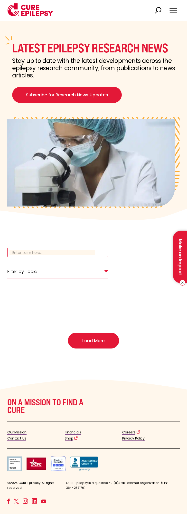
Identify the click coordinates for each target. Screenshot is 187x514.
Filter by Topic (22, 271)
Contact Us (16, 438)
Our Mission (17, 432)
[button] (30, 15)
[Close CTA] (181, 283)
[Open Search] (159, 10)
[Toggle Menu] (173, 8)
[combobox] (57, 273)
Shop (69, 438)
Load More (93, 341)
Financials (73, 432)
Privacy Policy (133, 438)
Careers (128, 432)
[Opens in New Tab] (14, 470)
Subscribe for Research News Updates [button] (67, 95)
